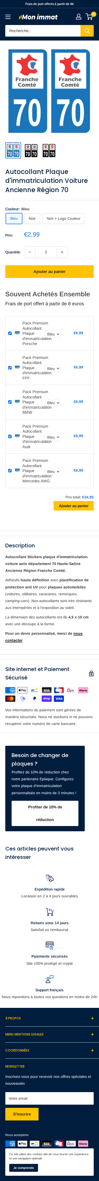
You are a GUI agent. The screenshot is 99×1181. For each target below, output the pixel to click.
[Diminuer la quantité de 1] (29, 252)
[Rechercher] (87, 31)
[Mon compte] (78, 16)
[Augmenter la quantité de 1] (62, 252)
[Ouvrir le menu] (8, 17)
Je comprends (23, 1168)
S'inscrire (22, 1114)
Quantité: (13, 252)
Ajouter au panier (49, 271)
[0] (89, 16)
